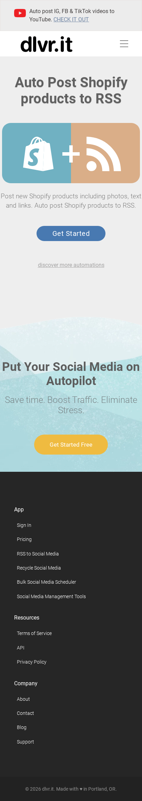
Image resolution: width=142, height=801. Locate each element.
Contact (25, 713)
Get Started (71, 233)
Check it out (71, 19)
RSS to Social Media (38, 553)
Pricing (24, 539)
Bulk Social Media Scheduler (46, 582)
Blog (22, 727)
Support (25, 742)
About (23, 699)
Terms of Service (34, 633)
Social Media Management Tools (51, 596)
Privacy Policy (32, 662)
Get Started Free (71, 444)
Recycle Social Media (39, 568)
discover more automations (71, 265)
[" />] (38, 154)
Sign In (24, 525)
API (20, 648)
